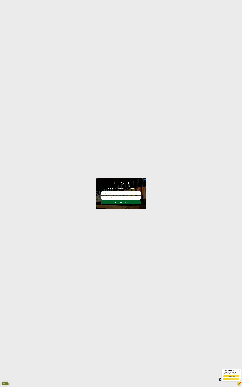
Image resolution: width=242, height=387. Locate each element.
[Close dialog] (145, 179)
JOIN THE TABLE (121, 202)
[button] (239, 384)
